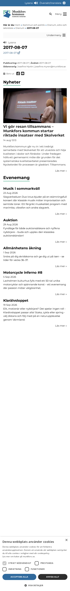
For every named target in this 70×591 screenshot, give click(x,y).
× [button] (66, 540)
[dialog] (35, 564)
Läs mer (61, 213)
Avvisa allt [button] (52, 576)
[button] (35, 585)
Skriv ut (10, 73)
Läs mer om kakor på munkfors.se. (18, 556)
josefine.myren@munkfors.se (50, 66)
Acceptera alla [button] (19, 576)
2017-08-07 (10, 52)
